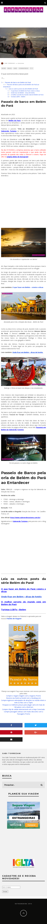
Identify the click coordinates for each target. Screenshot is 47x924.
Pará (15, 68)
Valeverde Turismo (9, 131)
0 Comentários (23, 68)
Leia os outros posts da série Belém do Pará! (23, 89)
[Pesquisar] (45, 2)
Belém (4, 68)
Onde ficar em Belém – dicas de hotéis (23, 93)
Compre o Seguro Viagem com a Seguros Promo (23, 696)
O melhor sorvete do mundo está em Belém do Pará (27, 95)
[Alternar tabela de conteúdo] (2, 79)
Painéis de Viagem (14, 619)
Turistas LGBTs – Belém (18, 97)
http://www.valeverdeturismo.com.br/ (25, 518)
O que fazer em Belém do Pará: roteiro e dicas (25, 91)
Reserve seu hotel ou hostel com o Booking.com (23, 698)
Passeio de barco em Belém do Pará (18, 82)
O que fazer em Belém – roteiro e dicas (27, 287)
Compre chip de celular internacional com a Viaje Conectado (23, 709)
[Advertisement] (23, 18)
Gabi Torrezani (9, 63)
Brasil (10, 68)
